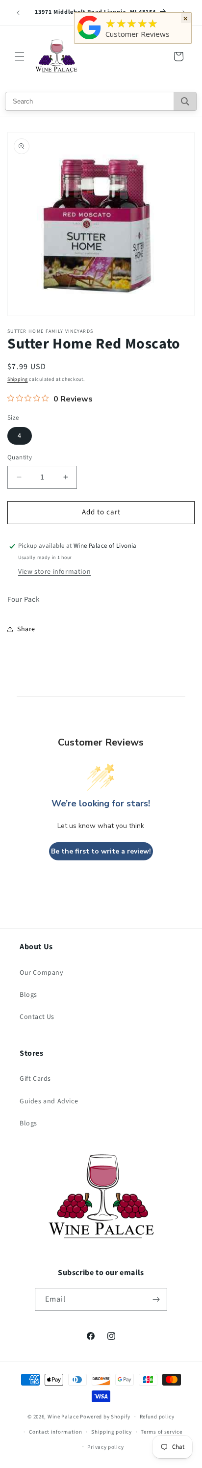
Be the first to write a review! (101, 851)
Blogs (28, 995)
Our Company (42, 973)
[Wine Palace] (89, 39)
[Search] (185, 101)
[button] (19, 56)
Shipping (17, 379)
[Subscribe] (156, 1299)
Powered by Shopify (105, 1416)
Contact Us (37, 1017)
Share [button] (26, 629)
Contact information (55, 1432)
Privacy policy (105, 1447)
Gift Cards (35, 1079)
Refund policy (157, 1416)
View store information (54, 572)
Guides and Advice (49, 1101)
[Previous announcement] (18, 13)
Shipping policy (111, 1432)
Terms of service (161, 1432)
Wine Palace (63, 1416)
